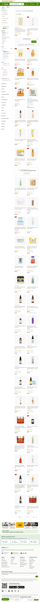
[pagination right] (36, 517)
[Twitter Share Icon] (6, 591)
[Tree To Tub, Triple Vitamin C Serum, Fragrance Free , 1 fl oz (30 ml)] (33, 301)
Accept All (36, 599)
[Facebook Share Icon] (3, 591)
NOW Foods (5, 54)
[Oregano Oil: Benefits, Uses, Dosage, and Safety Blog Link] (5, 525)
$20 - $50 (4, 74)
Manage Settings (30, 599)
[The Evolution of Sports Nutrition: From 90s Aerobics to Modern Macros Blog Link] (34, 525)
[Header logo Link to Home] (6, 4)
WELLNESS (20, 525)
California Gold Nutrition (7, 53)
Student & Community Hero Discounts (24, 564)
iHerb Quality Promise (5, 566)
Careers (12, 560)
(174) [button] (4, 35)
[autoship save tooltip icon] (8, 78)
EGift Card (22, 566)
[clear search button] (21, 4)
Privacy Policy (24, 580)
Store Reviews (4, 560)
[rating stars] (17, 32)
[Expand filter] (12, 83)
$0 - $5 (4, 69)
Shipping (30, 563)
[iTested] (4, 28)
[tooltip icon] (33, 84)
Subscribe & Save (4, 22)
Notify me (35, 312)
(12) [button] (4, 39)
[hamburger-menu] (3, 4)
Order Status (31, 562)
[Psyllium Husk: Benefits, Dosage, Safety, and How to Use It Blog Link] (12, 525)
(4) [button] (3, 41)
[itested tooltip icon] (6, 28)
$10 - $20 (4, 72)
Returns (30, 565)
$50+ (3, 75)
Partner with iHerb (14, 563)
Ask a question (26, 173)
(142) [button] (6, 37)
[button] (38, 1)
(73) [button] (4, 38)
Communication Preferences (32, 567)
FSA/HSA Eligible (5, 14)
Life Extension (5, 56)
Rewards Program (5, 562)
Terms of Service (29, 580)
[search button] (22, 4)
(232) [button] (4, 34)
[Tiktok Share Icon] (18, 591)
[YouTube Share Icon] (9, 591)
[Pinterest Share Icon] (12, 591)
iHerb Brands (4, 20)
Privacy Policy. (7, 580)
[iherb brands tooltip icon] (7, 51)
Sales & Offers (22, 562)
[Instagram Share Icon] (15, 591)
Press (12, 562)
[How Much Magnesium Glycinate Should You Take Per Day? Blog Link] (27, 525)
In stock (3, 16)
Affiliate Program (4, 563)
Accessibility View (23, 560)
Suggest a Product (32, 560)
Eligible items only (5, 80)
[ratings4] (6, 65)
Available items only (6, 26)
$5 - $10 (4, 71)
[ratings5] (6, 63)
